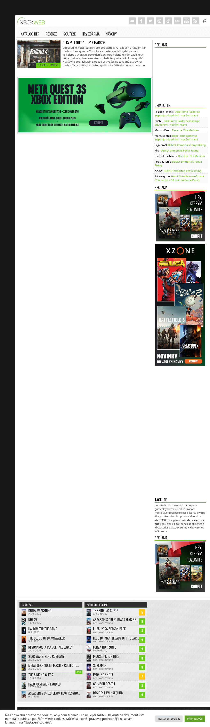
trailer (165, 516)
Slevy (158, 516)
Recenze (51, 34)
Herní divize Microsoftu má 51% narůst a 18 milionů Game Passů (179, 178)
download (177, 505)
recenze (174, 513)
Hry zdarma (91, 34)
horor (170, 509)
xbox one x (166, 524)
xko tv (163, 531)
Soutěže (69, 34)
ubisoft (173, 516)
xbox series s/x (164, 527)
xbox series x (181, 527)
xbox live (192, 520)
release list (185, 513)
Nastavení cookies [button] (169, 718)
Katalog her (30, 34)
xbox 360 (160, 520)
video (191, 516)
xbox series (181, 524)
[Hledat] (204, 20)
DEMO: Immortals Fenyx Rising (187, 145)
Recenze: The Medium (185, 130)
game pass (190, 505)
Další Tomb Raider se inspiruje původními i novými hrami (177, 113)
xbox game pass (176, 520)
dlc (168, 505)
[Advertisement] (180, 74)
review (197, 513)
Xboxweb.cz (32, 21)
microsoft (189, 509)
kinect (178, 509)
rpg (203, 513)
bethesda (160, 505)
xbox (198, 516)
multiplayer (162, 513)
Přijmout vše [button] (194, 718)
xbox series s (196, 524)
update (183, 516)
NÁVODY (111, 34)
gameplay (161, 509)
